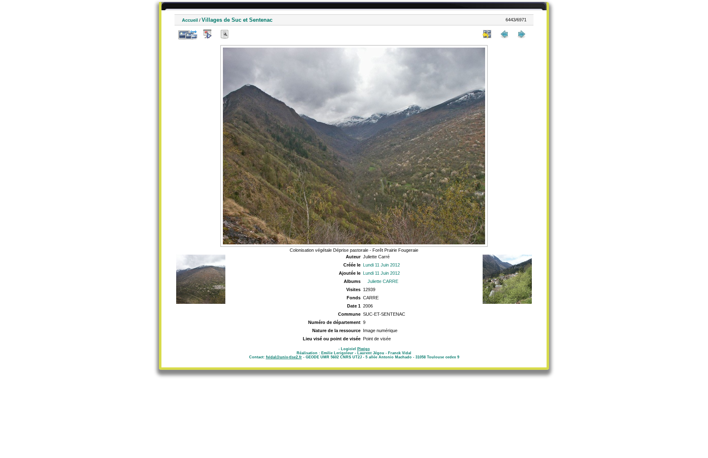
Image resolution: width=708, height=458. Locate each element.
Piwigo (363, 349)
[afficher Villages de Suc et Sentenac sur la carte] (241, 34)
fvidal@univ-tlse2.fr (284, 357)
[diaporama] (207, 34)
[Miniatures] (487, 34)
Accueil (190, 20)
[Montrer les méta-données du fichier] (224, 34)
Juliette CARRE (383, 281)
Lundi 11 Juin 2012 (381, 264)
